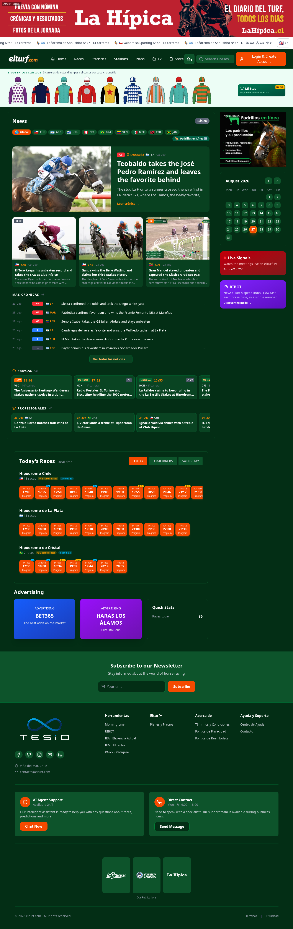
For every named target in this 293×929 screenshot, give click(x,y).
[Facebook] (19, 754)
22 (269, 221)
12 (245, 213)
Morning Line (114, 724)
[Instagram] (39, 754)
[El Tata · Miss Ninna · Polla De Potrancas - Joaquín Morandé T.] (133, 90)
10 (229, 213)
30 (277, 229)
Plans (140, 59)
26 (245, 229)
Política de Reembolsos (212, 738)
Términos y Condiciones (212, 724)
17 (229, 221)
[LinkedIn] (60, 754)
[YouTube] (50, 754)
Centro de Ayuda (252, 724)
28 (261, 229)
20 (253, 221)
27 (253, 229)
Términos (251, 916)
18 (237, 221)
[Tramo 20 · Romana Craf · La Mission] (64, 90)
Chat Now (33, 826)
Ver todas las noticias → (111, 359)
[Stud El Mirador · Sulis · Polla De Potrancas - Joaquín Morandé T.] (202, 90)
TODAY (137, 461)
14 (261, 213)
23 (277, 221)
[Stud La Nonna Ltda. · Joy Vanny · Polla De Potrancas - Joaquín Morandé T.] (156, 90)
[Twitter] (29, 754)
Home (61, 59)
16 (277, 213)
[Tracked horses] (189, 59)
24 (229, 229)
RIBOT (109, 731)
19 (245, 221)
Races (79, 59)
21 (261, 221)
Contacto (246, 731)
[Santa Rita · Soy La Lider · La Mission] (87, 90)
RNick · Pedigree (117, 752)
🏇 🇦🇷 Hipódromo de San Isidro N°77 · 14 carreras (72, 43)
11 (237, 213)
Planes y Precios (161, 724)
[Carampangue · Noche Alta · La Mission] (41, 90)
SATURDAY (190, 461)
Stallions (121, 59)
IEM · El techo (115, 745)
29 (269, 229)
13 (253, 213)
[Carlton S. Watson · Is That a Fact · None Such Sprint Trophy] (18, 90)
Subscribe (181, 686)
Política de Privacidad (210, 731)
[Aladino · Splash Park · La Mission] (110, 90)
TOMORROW (162, 461)
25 (237, 229)
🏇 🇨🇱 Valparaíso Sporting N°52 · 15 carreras (145, 43)
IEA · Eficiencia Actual (120, 738)
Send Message (172, 826)
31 (229, 237)
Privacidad (272, 916)
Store (179, 59)
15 (269, 213)
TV (160, 59)
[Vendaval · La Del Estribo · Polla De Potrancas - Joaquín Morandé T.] (179, 90)
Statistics (99, 59)
